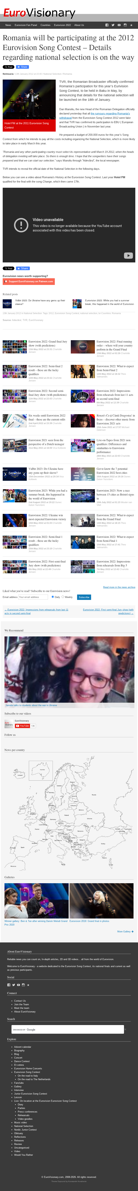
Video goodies (25, 1119)
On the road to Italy (28, 1075)
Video (17, 1151)
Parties (21, 1108)
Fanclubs (19, 1083)
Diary (20, 1104)
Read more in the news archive (119, 587)
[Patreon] (131, 25)
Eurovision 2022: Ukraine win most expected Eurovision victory (47, 517)
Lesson (18, 1097)
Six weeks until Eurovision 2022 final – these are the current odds (47, 417)
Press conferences (27, 1111)
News (8, 25)
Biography (19, 1050)
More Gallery (124, 931)
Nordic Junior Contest (25, 1129)
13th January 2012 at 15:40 (28, 74)
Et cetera (19, 1065)
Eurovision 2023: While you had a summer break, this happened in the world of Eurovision (109, 302)
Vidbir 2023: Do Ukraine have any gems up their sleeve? (46, 470)
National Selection (52, 74)
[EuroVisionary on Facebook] (107, 25)
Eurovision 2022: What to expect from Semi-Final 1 (115, 538)
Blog (16, 1054)
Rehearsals (23, 1115)
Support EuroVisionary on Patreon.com (30, 281)
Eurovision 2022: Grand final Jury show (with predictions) (48, 343)
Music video (20, 1122)
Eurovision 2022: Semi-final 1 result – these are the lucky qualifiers (46, 540)
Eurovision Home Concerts (28, 1068)
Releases (19, 1140)
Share (24, 67)
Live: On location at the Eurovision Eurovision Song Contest (45, 1101)
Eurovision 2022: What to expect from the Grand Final (115, 517)
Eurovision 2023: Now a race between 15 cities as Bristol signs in (115, 494)
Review (18, 1144)
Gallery (18, 1086)
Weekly (69, 597)
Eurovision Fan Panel (26, 25)
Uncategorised (21, 1147)
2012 (51, 313)
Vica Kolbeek (59, 448)
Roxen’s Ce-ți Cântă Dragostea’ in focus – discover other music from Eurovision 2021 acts (116, 419)
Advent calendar (22, 1047)
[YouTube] (119, 25)
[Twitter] (113, 25)
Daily (57, 597)
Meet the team (21, 1008)
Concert (18, 1057)
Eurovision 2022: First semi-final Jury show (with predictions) (47, 563)
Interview (19, 1090)
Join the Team (21, 1004)
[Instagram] (125, 25)
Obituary (18, 1133)
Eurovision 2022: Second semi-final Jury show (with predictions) (47, 393)
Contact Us (20, 1000)
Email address (10, 597)
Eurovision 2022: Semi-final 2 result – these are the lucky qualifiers (46, 370)
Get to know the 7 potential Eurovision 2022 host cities (112, 470)
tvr (99, 313)
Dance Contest (22, 1061)
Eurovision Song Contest (67, 313)
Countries (45, 25)
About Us (79, 25)
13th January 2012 (12, 313)
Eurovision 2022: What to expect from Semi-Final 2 (115, 368)
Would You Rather (23, 1155)
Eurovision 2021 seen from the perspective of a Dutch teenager (46, 442)
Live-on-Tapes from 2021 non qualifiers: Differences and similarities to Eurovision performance (113, 446)
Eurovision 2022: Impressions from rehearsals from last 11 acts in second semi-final (115, 394)
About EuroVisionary (25, 1011)
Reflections (20, 1137)
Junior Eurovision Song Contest (30, 1093)
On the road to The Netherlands (34, 1079)
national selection (88, 313)
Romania (67, 74)
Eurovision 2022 (62, 25)
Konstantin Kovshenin (77, 1181)
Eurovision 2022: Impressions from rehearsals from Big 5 (113, 563)
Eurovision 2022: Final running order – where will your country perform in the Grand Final (115, 345)
